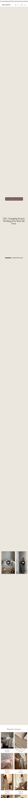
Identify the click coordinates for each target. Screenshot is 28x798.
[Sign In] (18, 5)
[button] (16, 5)
